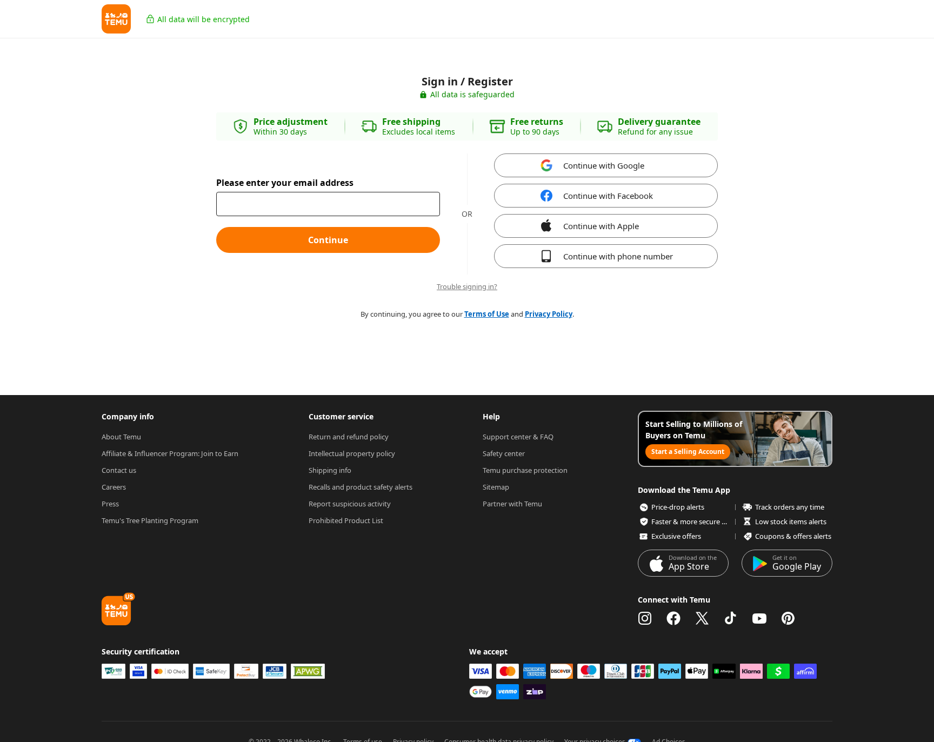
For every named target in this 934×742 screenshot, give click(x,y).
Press (110, 504)
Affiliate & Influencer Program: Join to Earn (170, 453)
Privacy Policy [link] (548, 314)
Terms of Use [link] (486, 314)
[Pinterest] (788, 618)
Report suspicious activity (350, 504)
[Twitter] (702, 618)
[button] (116, 19)
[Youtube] (759, 618)
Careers (114, 487)
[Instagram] (645, 618)
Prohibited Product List (346, 520)
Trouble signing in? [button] (467, 286)
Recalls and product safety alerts (360, 487)
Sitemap (496, 487)
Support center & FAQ (518, 437)
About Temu (121, 437)
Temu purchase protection (525, 470)
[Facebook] (673, 618)
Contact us (119, 470)
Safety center (504, 453)
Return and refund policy (349, 437)
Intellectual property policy (352, 453)
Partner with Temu (512, 504)
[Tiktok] (731, 618)
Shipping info (330, 470)
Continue (328, 240)
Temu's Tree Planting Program (150, 520)
